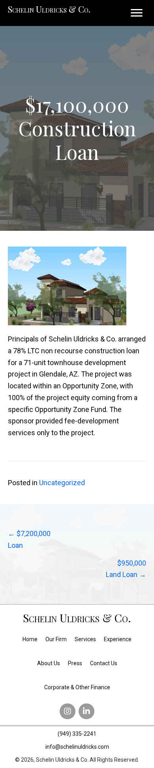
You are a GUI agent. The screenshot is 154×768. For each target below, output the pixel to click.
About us (48, 663)
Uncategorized (62, 483)
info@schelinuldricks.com (77, 747)
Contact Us (103, 663)
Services (85, 639)
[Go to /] (77, 619)
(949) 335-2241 (77, 734)
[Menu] (137, 13)
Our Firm (56, 639)
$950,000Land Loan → (126, 569)
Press (75, 663)
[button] (67, 711)
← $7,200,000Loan (29, 539)
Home (30, 639)
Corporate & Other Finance (77, 687)
